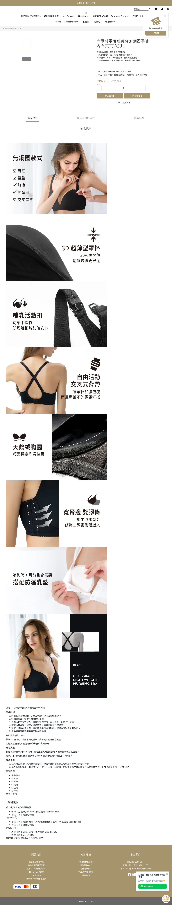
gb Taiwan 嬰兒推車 (36, 868)
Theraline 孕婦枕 (36, 872)
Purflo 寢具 (36, 875)
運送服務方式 (86, 865)
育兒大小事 (110, 21)
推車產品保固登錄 (86, 872)
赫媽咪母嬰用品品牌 (36, 865)
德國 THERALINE (140, 16)
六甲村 (20, 28)
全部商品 (6, 28)
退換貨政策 (86, 868)
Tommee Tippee (119, 16)
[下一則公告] (161, 3)
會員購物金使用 (86, 861)
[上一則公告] (11, 3)
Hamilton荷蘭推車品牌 (36, 878)
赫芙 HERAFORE (100, 16)
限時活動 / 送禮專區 (30, 16)
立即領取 (156, 33)
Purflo (58, 21)
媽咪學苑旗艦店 (51, 16)
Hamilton (83, 16)
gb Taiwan (68, 16)
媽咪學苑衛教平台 (36, 861)
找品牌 (97, 21)
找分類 (86, 21)
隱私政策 (86, 875)
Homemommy (71, 21)
